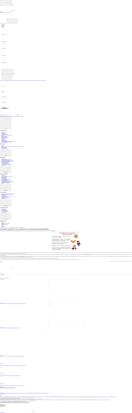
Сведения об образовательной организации (88, 396)
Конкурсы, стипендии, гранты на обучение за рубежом (8, 193)
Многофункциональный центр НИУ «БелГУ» (7, 161)
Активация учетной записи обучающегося (7, 159)
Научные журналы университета (5, 180)
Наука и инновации (4, 41)
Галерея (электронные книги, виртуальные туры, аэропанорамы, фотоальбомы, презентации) (13, 146)
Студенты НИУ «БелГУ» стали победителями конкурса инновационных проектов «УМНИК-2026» (12, 385)
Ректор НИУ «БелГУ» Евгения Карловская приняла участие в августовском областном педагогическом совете (13, 303)
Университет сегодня (4, 132)
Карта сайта (22, 396)
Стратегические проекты (5, 224)
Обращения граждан (4, 140)
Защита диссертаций (4, 178)
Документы (3, 223)
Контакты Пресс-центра (4, 148)
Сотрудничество (4, 48)
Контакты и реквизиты (4, 142)
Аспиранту (7, 12)
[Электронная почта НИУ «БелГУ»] (2, 11)
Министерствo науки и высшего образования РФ (66, 396)
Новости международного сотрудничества (7, 196)
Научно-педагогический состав (5, 137)
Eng (12, 5)
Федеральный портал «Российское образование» (77, 396)
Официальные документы (5, 136)
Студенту (5, 12)
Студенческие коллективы (5, 210)
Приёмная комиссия (2, 393)
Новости (3, 145)
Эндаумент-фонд (4, 138)
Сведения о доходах (96, 396)
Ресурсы (3, 139)
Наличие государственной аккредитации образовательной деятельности (32, 396)
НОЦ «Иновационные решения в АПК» (6, 179)
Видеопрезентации (4, 147)
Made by (2, 412)
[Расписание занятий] (1, 11)
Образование (3, 34)
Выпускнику (10, 12)
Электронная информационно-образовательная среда (8, 160)
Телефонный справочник (9, 396)
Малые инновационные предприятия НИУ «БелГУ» (8, 181)
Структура (3, 135)
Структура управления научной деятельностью (7, 176)
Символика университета (5, 134)
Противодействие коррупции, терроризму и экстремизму (8, 141)
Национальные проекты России (5, 182)
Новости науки (3, 175)
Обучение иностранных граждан (5, 163)
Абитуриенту (1, 12)
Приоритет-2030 (4, 62)
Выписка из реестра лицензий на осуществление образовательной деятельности (50, 396)
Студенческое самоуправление (5, 211)
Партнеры (3, 198)
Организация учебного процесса (5, 162)
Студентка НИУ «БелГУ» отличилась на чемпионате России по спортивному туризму (10, 375)
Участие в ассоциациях (4, 195)
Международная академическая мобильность (7, 164)
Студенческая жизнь (4, 55)
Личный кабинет (13, 10)
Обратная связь (114, 396)
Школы (2, 183)
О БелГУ (3, 27)
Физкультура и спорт (4, 209)
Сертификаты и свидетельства (15, 396)
